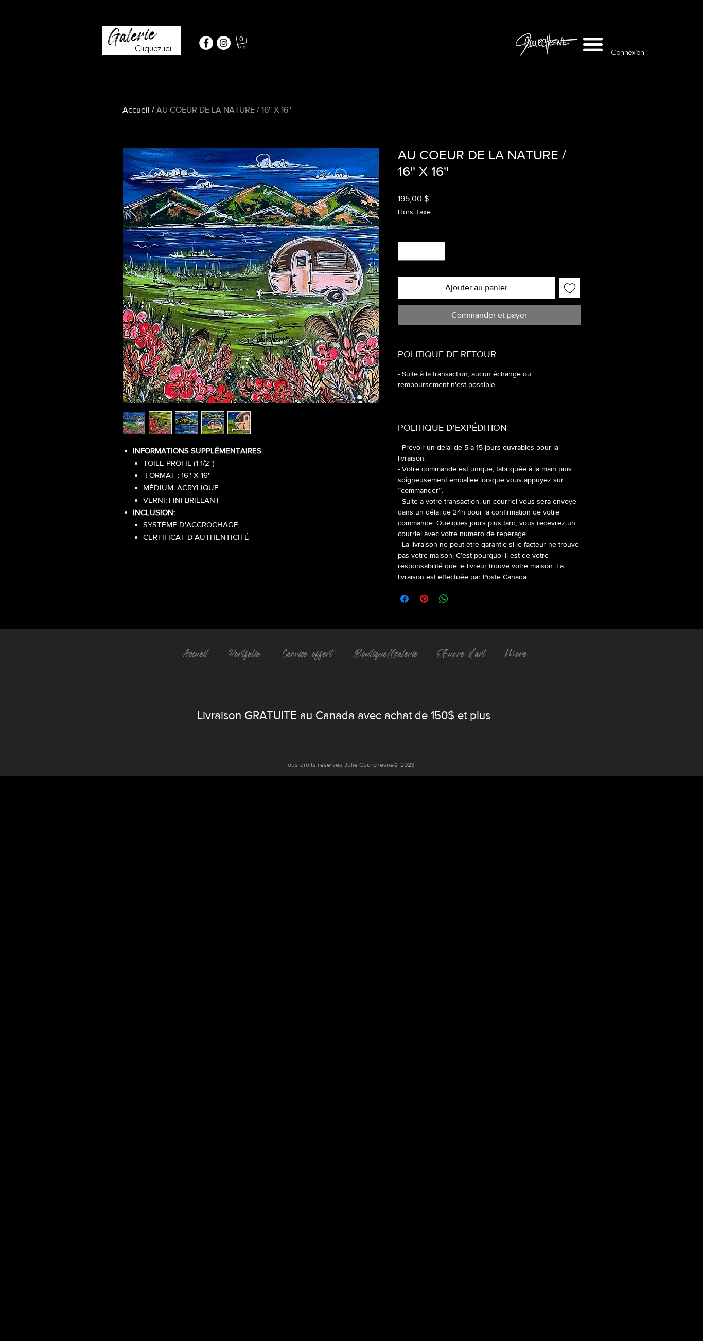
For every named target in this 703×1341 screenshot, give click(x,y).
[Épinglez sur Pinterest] (424, 599)
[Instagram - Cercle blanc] (224, 43)
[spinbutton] (421, 251)
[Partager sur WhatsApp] (443, 599)
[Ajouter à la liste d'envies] (570, 288)
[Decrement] (405, 251)
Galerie (132, 35)
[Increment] (437, 251)
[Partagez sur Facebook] (404, 599)
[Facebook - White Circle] (206, 43)
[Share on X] (463, 599)
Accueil (136, 109)
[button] (241, 42)
